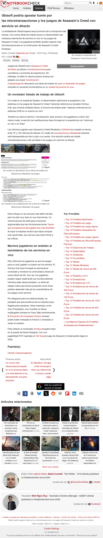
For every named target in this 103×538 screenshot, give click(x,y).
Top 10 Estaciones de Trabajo (79, 247)
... (100, 8)
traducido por (22, 53)
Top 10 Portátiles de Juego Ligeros (82, 237)
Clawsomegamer (16, 83)
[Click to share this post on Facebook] (25, 393)
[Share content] (19, 393)
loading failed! (63, 66)
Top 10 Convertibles (75, 258)
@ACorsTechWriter (79, 481)
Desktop (15, 60)
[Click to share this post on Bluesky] (39, 393)
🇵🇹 (17, 56)
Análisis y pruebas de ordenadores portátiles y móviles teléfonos (27, 517)
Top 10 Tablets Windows (77, 265)
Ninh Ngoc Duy (39, 495)
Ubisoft (11, 352)
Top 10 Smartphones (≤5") (77, 282)
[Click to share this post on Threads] (32, 393)
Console (6, 60)
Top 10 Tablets (72, 261)
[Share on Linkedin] (74, 393)
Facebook (95, 503)
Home (16, 8)
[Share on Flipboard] (67, 393)
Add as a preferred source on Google (53, 386)
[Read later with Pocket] (60, 393)
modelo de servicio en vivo (61, 86)
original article (40, 473)
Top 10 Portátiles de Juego (78, 223)
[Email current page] (81, 393)
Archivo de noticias (69, 517)
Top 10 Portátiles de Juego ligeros (81, 226)
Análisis (27, 8)
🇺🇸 (14, 56)
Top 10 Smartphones (75, 279)
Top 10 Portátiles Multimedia (79, 219)
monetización (32, 79)
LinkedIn (96, 481)
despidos (74, 132)
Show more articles (50, 466)
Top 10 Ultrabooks (74, 254)
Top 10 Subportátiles (75, 251)
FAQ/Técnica (53, 8)
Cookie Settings (51, 528)
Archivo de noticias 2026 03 (88, 517)
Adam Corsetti (55, 473)
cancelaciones (61, 132)
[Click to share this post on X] (46, 393)
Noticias (39, 8)
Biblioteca (69, 8)
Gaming (24, 60)
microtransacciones (36, 69)
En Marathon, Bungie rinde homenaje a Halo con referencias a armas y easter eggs (41, 369)
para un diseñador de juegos (71, 83)
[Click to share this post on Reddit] (53, 393)
